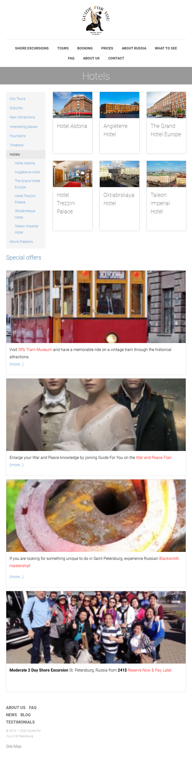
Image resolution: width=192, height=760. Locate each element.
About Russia (134, 48)
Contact (116, 58)
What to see (166, 48)
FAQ (71, 58)
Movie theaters (21, 242)
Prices (107, 48)
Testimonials (20, 722)
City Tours (17, 99)
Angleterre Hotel (27, 172)
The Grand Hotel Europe (27, 184)
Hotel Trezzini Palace (25, 199)
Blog (25, 715)
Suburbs (16, 108)
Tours (63, 48)
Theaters (17, 145)
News (11, 715)
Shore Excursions (32, 48)
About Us (91, 58)
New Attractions (22, 117)
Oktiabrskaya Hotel (25, 214)
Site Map (14, 746)
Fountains (18, 136)
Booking (85, 48)
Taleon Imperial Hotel (26, 229)
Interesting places (23, 127)
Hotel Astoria (25, 163)
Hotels (15, 154)
